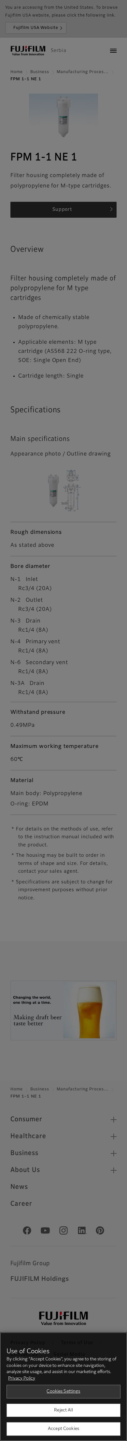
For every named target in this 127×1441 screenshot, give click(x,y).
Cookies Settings (63, 1391)
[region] (63, 1386)
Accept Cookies (63, 1429)
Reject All (63, 1410)
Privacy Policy (21, 1378)
